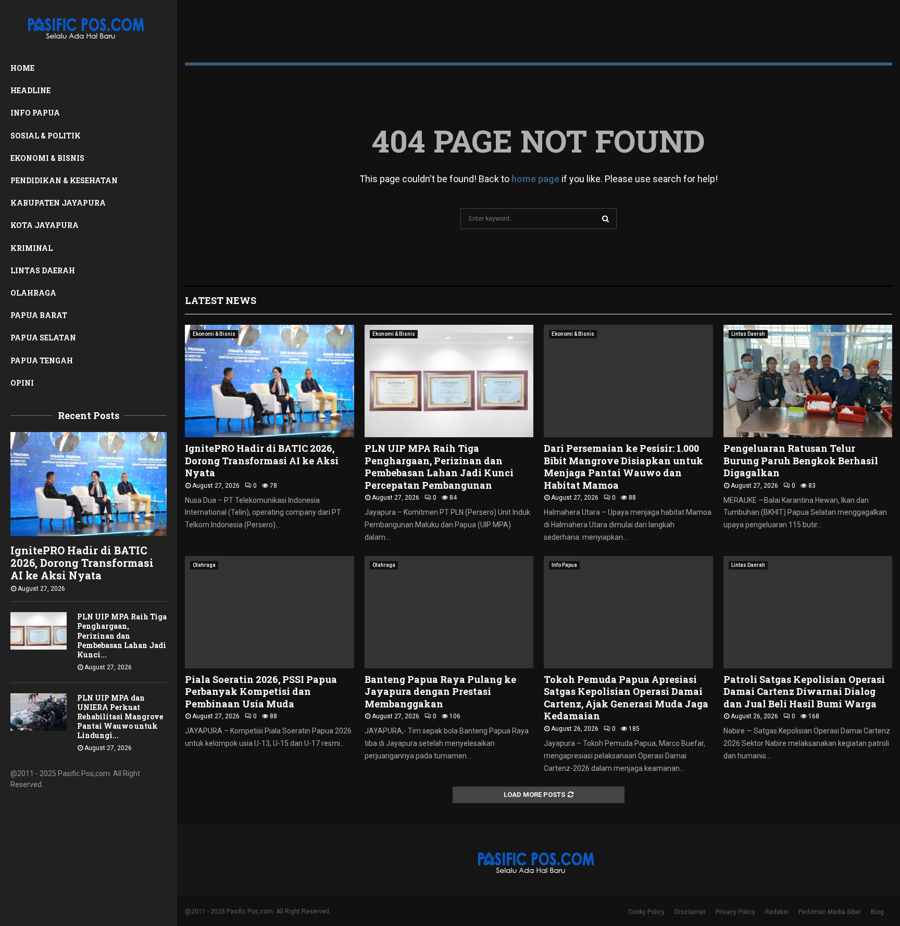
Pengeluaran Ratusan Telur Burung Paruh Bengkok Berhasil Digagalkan (800, 460)
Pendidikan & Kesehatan (64, 180)
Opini (22, 383)
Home (22, 68)
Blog (877, 912)
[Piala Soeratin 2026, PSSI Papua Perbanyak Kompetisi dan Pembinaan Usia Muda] (269, 612)
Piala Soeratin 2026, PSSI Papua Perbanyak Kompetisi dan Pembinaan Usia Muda (261, 691)
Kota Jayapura (44, 225)
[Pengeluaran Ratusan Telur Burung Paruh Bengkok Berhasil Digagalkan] (808, 381)
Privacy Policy (735, 912)
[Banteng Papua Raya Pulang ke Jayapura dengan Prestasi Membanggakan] (449, 612)
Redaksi (777, 912)
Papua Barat (38, 315)
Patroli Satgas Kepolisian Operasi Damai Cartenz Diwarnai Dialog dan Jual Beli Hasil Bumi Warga (804, 691)
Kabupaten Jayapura (58, 203)
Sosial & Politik (45, 136)
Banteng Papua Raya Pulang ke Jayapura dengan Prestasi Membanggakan (440, 691)
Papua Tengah (41, 360)
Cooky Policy (646, 912)
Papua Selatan (43, 338)
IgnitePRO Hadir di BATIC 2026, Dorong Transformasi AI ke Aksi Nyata (82, 562)
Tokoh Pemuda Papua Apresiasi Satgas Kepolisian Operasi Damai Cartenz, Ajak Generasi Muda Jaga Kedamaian (626, 697)
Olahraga (33, 293)
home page (535, 178)
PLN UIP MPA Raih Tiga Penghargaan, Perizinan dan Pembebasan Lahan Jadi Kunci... (122, 635)
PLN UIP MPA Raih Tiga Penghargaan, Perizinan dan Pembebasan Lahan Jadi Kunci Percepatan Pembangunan (439, 466)
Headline (30, 90)
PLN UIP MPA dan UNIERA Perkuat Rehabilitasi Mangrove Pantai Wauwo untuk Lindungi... (120, 716)
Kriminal (31, 248)
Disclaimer (690, 912)
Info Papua (35, 113)
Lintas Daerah (42, 270)
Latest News (220, 300)
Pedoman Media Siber (829, 912)
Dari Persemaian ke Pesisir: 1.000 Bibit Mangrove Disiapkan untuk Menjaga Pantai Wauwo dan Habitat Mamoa (623, 466)
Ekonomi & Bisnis (47, 158)
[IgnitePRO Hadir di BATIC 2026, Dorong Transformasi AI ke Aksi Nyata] (88, 484)
